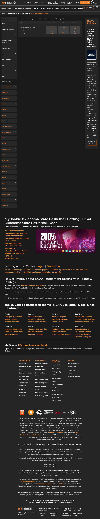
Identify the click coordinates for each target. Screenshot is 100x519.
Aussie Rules (6, 86)
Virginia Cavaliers (35, 332)
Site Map (22, 389)
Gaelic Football (7, 126)
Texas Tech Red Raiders (61, 334)
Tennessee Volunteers (84, 322)
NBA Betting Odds (41, 379)
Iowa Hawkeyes (11, 334)
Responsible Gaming (77, 514)
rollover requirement (28, 481)
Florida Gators (57, 322)
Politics (4, 171)
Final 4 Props (10, 241)
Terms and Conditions (53, 514)
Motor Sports (6, 166)
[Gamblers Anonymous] (48, 411)
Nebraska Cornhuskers (14, 332)
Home (3, 13)
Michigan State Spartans (85, 319)
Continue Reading (91, 143)
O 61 (75, 27)
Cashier (3, 8)
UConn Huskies (11, 319)
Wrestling (5, 205)
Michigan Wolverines (13, 317)
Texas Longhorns (82, 329)
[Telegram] (70, 509)
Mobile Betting (35, 435)
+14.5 (51, 32)
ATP (3, 54)
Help (90, 7)
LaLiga (42, 8)
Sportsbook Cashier (13, 272)
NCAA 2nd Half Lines (13, 246)
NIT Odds (8, 256)
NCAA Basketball (23, 13)
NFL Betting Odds (41, 363)
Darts (4, 115)
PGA (3, 76)
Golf (3, 137)
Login (77, 3)
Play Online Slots (57, 384)
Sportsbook (28, 3)
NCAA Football (6, 59)
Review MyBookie (74, 376)
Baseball (5, 92)
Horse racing (6, 149)
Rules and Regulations (66, 514)
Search (94, 4)
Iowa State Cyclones (60, 319)
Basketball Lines (11, 258)
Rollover (62, 484)
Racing (62, 3)
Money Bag (5, 160)
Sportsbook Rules (43, 272)
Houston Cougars (59, 317)
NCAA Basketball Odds (14, 231)
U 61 (75, 32)
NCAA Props (10, 248)
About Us (22, 363)
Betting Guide (69, 2)
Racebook (38, 270)
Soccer (4, 188)
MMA (3, 154)
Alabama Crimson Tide (37, 329)
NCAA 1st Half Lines (13, 243)
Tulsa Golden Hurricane (27, 30)
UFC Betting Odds (41, 392)
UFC (3, 65)
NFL (3, 71)
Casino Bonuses (57, 394)
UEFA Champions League (65, 8)
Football (5, 120)
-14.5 (51, 27)
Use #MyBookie (73, 363)
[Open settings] (96, 7)
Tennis (4, 200)
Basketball (5, 98)
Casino (43, 3)
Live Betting (36, 2)
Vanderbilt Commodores (62, 329)
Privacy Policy (42, 514)
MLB (36, 8)
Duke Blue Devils (35, 317)
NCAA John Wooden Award (16, 251)
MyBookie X (72, 367)
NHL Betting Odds (41, 383)
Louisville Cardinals (83, 332)
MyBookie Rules (28, 272)
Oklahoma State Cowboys (27, 27)
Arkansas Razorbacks (13, 329)
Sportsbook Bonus (50, 270)
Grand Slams (6, 48)
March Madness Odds (14, 236)
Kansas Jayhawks (59, 332)
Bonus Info (56, 272)
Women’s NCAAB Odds (14, 253)
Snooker (4, 183)
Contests (28, 8)
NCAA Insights (91, 22)
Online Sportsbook (12, 270)
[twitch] (79, 509)
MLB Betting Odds (41, 396)
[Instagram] (65, 509)
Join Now (85, 3)
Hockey (4, 143)
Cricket (4, 109)
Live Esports (55, 2)
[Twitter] (74, 509)
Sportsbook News (66, 270)
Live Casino (49, 2)
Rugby (4, 177)
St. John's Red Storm (83, 317)
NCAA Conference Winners (16, 233)
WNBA (50, 8)
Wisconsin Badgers (83, 337)
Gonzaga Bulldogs (35, 334)
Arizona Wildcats (12, 322)
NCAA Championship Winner (17, 238)
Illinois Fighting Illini (36, 319)
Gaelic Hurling (6, 132)
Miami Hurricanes (82, 334)
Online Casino (27, 270)
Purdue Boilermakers (37, 322)
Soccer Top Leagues (8, 29)
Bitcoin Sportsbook (56, 432)
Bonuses (21, 8)
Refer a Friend (81, 270)
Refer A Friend (12, 8)
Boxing (4, 103)
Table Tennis (6, 194)
